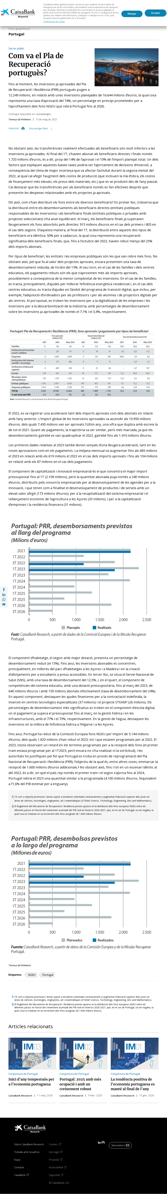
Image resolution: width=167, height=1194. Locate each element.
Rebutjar (132, 14)
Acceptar (155, 13)
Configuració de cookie (54, 21)
